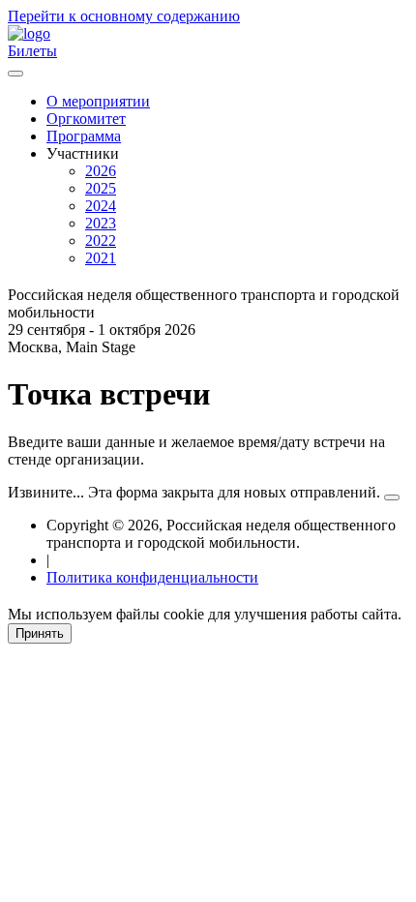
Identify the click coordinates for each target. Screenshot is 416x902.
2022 (100, 240)
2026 (100, 171)
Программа (83, 136)
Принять (39, 633)
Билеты (32, 51)
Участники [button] (82, 153)
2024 (100, 205)
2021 (100, 258)
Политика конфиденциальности (152, 577)
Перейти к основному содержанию (124, 16)
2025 (100, 188)
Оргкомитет (86, 118)
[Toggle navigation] (15, 73)
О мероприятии (98, 101)
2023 (100, 223)
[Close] (392, 497)
